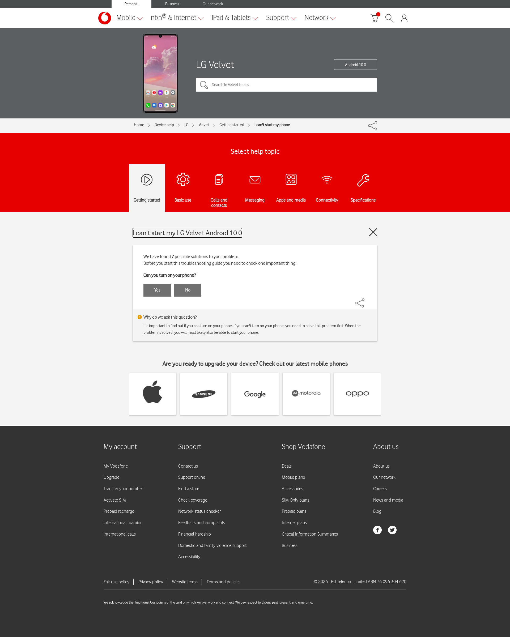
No (187, 290)
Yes (157, 290)
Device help (164, 124)
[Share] (366, 300)
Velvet (204, 124)
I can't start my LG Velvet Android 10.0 (187, 233)
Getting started (231, 124)
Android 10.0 (355, 64)
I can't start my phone (272, 124)
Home (139, 124)
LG (186, 124)
